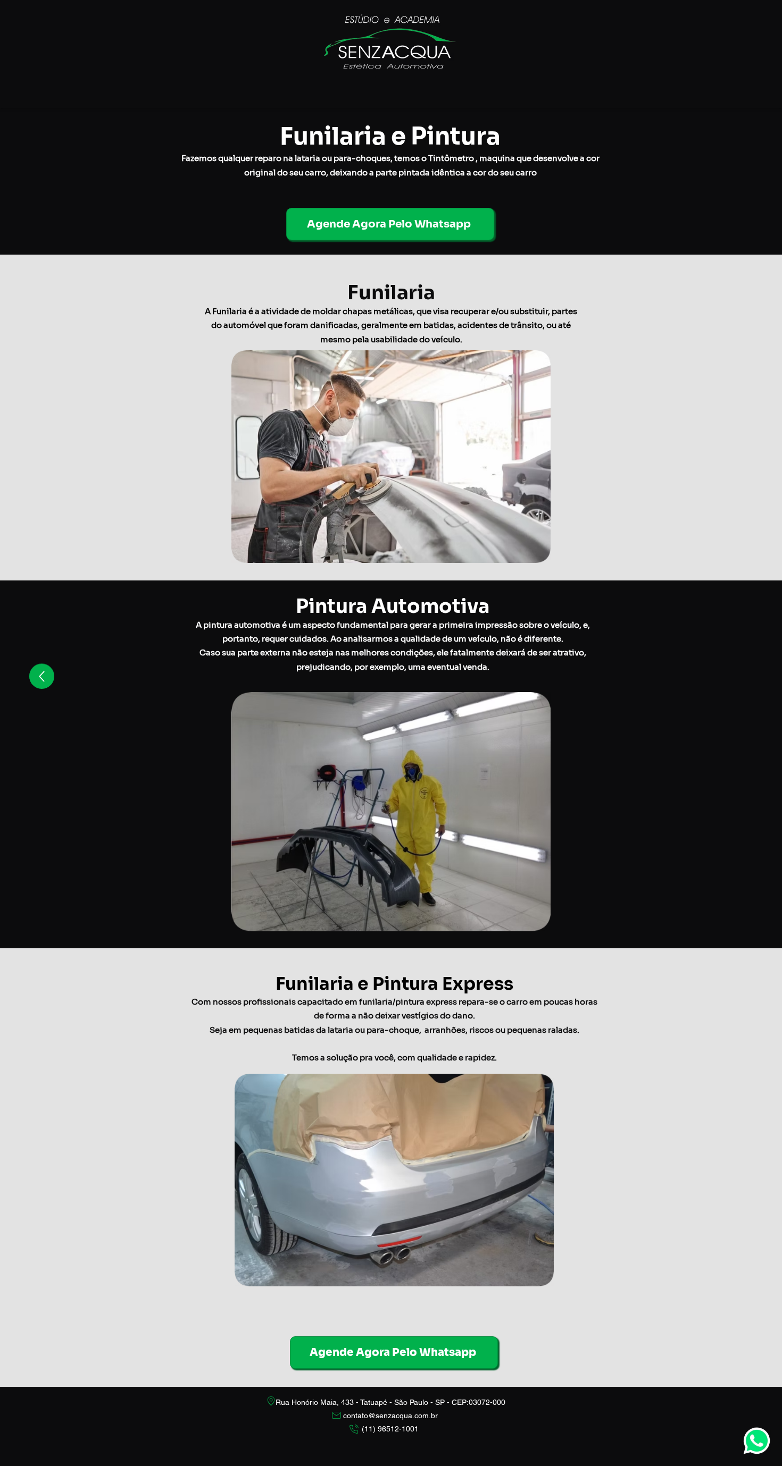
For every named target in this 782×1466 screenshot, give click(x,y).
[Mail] (336, 1415)
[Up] (41, 676)
